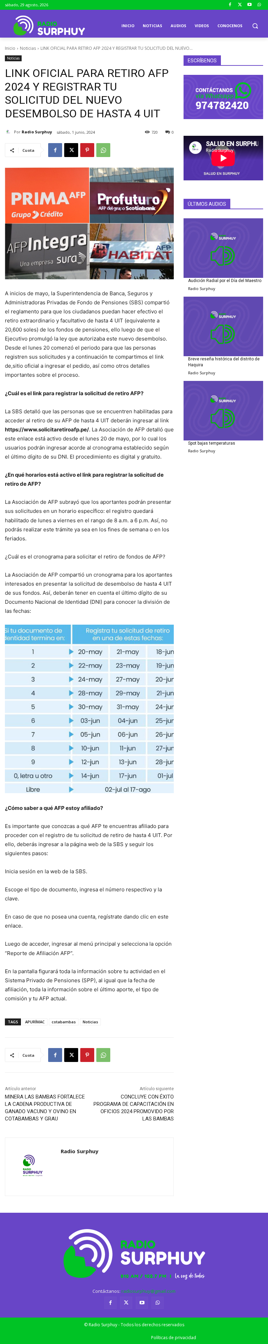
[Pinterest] (87, 150)
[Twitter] (240, 5)
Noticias (28, 48)
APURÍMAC (35, 1021)
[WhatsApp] (103, 150)
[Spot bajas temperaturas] (223, 410)
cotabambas (64, 1021)
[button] (255, 26)
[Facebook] (230, 5)
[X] (71, 150)
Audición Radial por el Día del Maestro (224, 280)
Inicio (10, 48)
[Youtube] (249, 5)
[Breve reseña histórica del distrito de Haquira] (223, 326)
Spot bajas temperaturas (211, 443)
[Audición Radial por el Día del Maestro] (223, 248)
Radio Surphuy (37, 131)
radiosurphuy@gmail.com (148, 1291)
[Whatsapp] (259, 5)
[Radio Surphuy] (9, 131)
